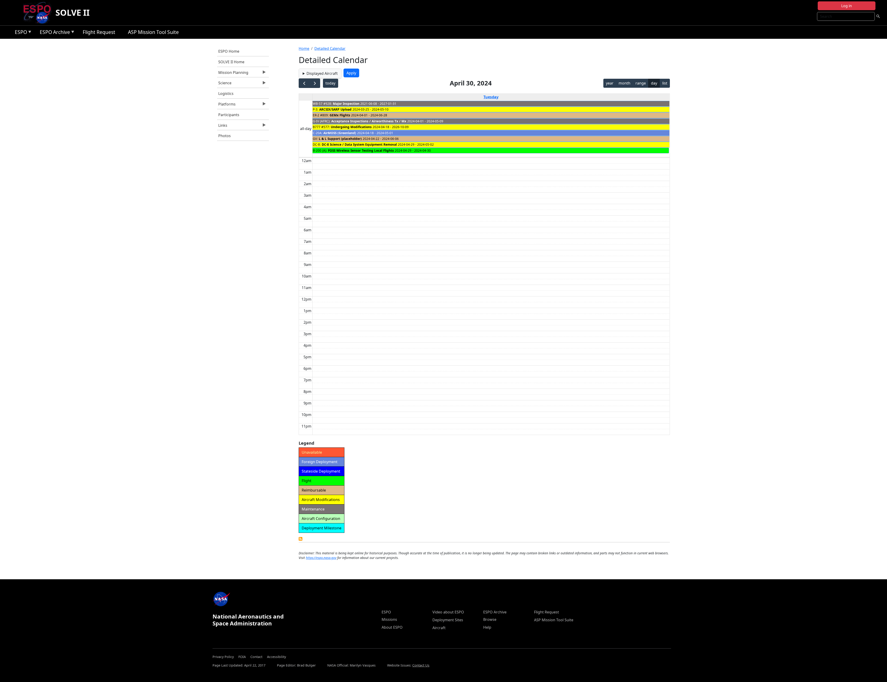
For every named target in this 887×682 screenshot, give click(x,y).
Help (487, 627)
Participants (228, 114)
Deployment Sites (447, 619)
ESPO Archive (53, 33)
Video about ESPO (448, 612)
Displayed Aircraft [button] (322, 73)
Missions (389, 619)
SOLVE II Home (231, 61)
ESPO (19, 33)
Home (304, 48)
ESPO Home (228, 51)
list (664, 83)
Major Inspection (346, 103)
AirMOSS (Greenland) (339, 133)
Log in (846, 5)
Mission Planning (232, 73)
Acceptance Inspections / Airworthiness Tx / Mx (368, 121)
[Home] (38, 12)
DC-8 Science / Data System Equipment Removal (359, 144)
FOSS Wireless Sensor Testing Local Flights (361, 150)
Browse (489, 619)
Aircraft (439, 627)
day (654, 83)
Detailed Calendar (330, 48)
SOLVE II (72, 12)
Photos (224, 135)
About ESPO (392, 627)
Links (222, 126)
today (330, 83)
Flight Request (99, 32)
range (640, 83)
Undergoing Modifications (351, 127)
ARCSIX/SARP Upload (335, 109)
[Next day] (314, 83)
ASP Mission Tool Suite (153, 32)
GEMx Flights (340, 115)
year (610, 83)
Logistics (226, 93)
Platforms (226, 105)
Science (224, 84)
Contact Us (420, 665)
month (624, 83)
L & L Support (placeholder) (340, 138)
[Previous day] (304, 83)
